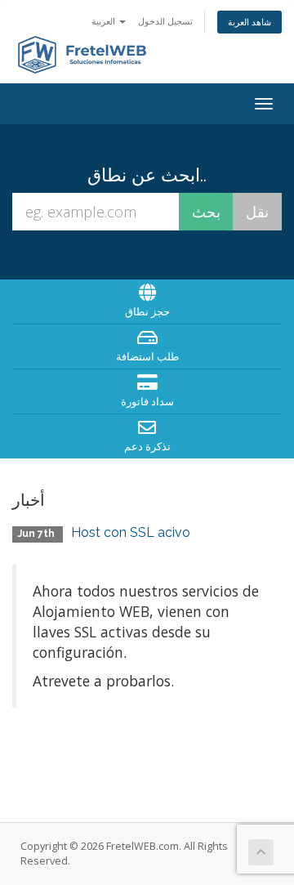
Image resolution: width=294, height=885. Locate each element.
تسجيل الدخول (165, 21)
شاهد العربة (249, 22)
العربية (104, 21)
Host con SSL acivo (130, 532)
